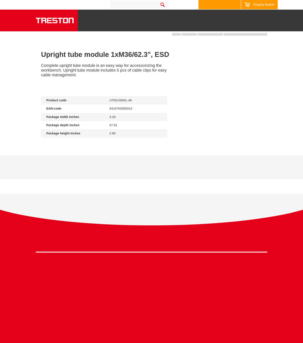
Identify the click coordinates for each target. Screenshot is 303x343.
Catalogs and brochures (224, 272)
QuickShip (264, 26)
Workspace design (163, 272)
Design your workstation (218, 4)
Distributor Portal (219, 299)
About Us (266, 14)
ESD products (102, 272)
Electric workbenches (107, 283)
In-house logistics (162, 299)
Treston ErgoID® (104, 320)
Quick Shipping (161, 266)
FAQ (212, 304)
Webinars (215, 283)
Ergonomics (159, 283)
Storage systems (158, 25)
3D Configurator (219, 266)
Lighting (223, 26)
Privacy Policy (239, 241)
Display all (53, 142)
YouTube (263, 241)
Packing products (104, 277)
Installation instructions (103, 170)
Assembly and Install (106, 325)
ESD (154, 288)
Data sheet (62, 170)
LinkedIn (256, 241)
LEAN (155, 293)
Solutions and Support (174, 14)
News (237, 14)
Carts (182, 26)
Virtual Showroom (163, 304)
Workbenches (125, 26)
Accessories (43, 299)
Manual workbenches (107, 288)
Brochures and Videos (211, 14)
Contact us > (164, 315)
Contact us (67, 4)
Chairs (243, 26)
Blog (250, 14)
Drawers (202, 26)
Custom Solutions (163, 277)
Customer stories (219, 293)
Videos (213, 277)
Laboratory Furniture (106, 266)
